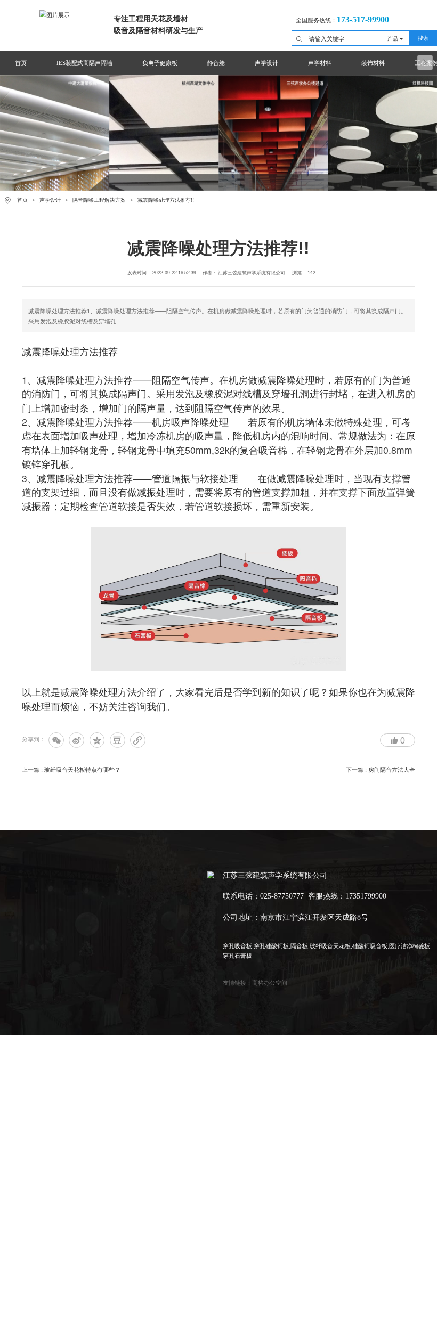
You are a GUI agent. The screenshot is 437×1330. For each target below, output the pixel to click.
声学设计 (50, 200)
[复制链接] (137, 740)
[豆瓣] (117, 740)
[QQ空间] (97, 740)
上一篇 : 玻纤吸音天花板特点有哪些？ (71, 769)
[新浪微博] (76, 740)
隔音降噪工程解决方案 (99, 200)
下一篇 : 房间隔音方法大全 (380, 769)
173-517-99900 (363, 19)
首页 (22, 200)
